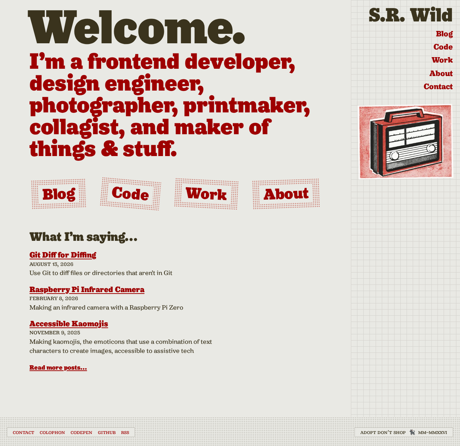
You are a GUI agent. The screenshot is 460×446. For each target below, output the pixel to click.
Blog (444, 33)
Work (442, 59)
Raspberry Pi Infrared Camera (86, 289)
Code (443, 46)
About (441, 73)
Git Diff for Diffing (62, 254)
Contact (438, 86)
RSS (125, 432)
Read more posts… (58, 367)
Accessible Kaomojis (68, 323)
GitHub (107, 432)
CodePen (81, 432)
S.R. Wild (411, 15)
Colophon (52, 432)
